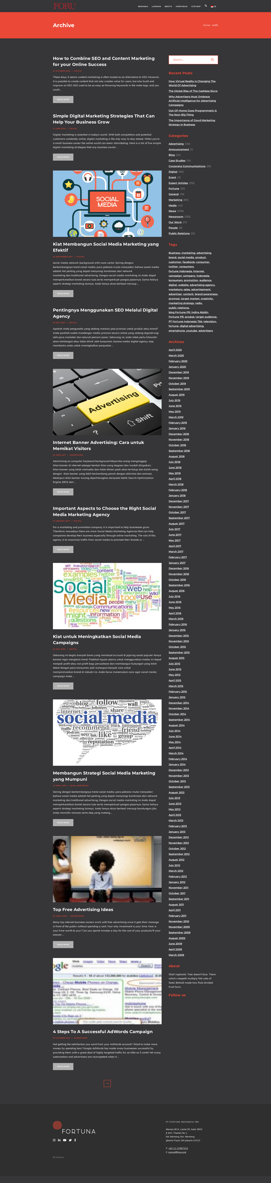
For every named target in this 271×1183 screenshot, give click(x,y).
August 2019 (176, 394)
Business (174, 252)
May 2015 (175, 674)
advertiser (175, 294)
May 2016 (175, 607)
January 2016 (177, 630)
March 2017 (176, 551)
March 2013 (176, 820)
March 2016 (176, 618)
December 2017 (179, 501)
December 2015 (179, 635)
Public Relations (179, 233)
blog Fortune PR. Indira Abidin (188, 312)
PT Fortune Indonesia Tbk (185, 321)
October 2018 (177, 445)
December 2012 (179, 837)
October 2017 (177, 512)
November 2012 (179, 843)
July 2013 (174, 798)
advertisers (205, 330)
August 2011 (176, 904)
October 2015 (177, 646)
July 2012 (174, 865)
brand (172, 257)
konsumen (176, 280)
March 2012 (176, 870)
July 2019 (174, 400)
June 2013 (175, 803)
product (200, 257)
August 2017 (176, 523)
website (183, 285)
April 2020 (175, 349)
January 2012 (177, 882)
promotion (191, 280)
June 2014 (175, 736)
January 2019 (177, 428)
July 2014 (174, 730)
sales (187, 289)
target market (190, 298)
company (189, 275)
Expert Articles (178, 183)
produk (189, 316)
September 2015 (179, 652)
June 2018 (175, 467)
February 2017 (178, 557)
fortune (174, 326)
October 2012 (177, 848)
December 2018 (179, 434)
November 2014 (179, 708)
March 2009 (176, 955)
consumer (202, 262)
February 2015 (178, 691)
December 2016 (179, 568)
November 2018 (179, 439)
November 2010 (179, 921)
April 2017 (175, 546)
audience (205, 280)
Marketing (83, 786)
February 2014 (178, 759)
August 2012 (176, 859)
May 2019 (175, 411)
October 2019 (177, 383)
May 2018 (175, 473)
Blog (73, 786)
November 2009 (179, 927)
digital (173, 285)
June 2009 (175, 943)
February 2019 (178, 422)
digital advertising (192, 326)
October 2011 (177, 893)
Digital (78, 71)
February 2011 (177, 915)
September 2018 (179, 450)
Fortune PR (176, 316)
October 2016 (177, 579)
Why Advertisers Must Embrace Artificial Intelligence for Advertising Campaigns (192, 101)
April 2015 (175, 680)
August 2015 (176, 658)
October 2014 (177, 714)
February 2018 (178, 490)
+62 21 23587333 (178, 1148)
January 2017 (177, 562)
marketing (188, 252)
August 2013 (176, 792)
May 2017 (175, 540)
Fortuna (174, 188)
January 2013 (177, 831)
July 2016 (174, 596)
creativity (207, 298)
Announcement (179, 149)
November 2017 (179, 506)
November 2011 (178, 887)
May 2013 (174, 809)
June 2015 (175, 669)
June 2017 (175, 534)
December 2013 (179, 770)
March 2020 (176, 355)
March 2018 (176, 484)
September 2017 (179, 518)
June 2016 (175, 602)
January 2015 (177, 697)
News (172, 211)
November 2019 (179, 378)
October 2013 (177, 781)
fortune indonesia (180, 271)
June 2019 (175, 406)
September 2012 (179, 854)
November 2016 (179, 574)
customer (175, 262)
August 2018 (177, 456)
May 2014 (175, 742)
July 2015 (174, 663)
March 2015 (176, 686)
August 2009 (177, 938)
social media (186, 257)
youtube (191, 330)
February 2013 (178, 826)
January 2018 (177, 495)
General (174, 194)
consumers (186, 266)
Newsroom (176, 216)
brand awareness (206, 294)
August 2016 (176, 590)
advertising (204, 252)
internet (198, 271)
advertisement (200, 289)
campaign (175, 275)
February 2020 (178, 361)
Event (172, 177)
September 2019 (179, 389)
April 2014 (175, 747)
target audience (206, 316)
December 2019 (179, 372)
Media (173, 205)
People (173, 227)
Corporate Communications (187, 166)
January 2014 (177, 764)
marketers (175, 289)
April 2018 (175, 478)
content (188, 294)
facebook (189, 262)
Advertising (76, 455)
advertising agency (202, 285)
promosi (174, 298)
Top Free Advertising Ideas (83, 909)
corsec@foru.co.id (177, 1152)
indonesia (202, 275)
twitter (173, 266)
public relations (179, 307)
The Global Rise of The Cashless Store (193, 91)
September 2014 (179, 719)
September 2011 (179, 899)
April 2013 (175, 815)
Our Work (175, 222)
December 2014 (179, 702)
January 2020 (177, 366)
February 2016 (178, 624)
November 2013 (179, 775)
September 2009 (179, 932)
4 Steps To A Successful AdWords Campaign (103, 1031)
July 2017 (174, 529)
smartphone (177, 330)
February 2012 (178, 876)
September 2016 (179, 585)
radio (198, 303)
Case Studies (177, 160)
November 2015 (179, 641)
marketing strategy (181, 303)
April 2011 (175, 910)
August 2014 (177, 725)
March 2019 (176, 417)
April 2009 (175, 949)
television (210, 321)
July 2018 (174, 462)
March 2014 (176, 753)
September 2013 (179, 786)
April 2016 (175, 613)
